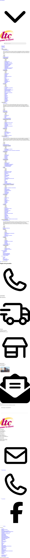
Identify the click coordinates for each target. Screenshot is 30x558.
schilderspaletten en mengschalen (9, 67)
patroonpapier (6, 215)
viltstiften (6, 82)
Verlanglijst (3, 46)
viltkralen (6, 201)
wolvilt (5, 203)
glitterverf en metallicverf (8, 91)
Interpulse (7, 557)
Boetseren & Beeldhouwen (6, 220)
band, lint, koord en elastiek (8, 208)
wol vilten (6, 202)
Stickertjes (6, 134)
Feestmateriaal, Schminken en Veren (6, 532)
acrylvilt (6, 198)
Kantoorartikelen (4, 539)
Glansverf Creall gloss (7, 90)
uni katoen (6, 181)
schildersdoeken (7, 66)
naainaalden (6, 214)
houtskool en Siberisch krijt (8, 76)
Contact (4, 257)
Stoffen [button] (4, 167)
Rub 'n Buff (6, 99)
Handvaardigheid (4, 534)
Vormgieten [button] (4, 237)
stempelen (6, 127)
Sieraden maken (5, 251)
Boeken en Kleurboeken (5, 529)
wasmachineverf (7, 192)
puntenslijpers (6, 80)
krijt (5, 77)
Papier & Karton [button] (3, 102)
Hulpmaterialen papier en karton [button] (7, 119)
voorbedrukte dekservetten (8, 165)
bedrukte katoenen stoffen (8, 172)
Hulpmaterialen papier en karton (7, 118)
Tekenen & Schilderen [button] (4, 49)
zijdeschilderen (6, 193)
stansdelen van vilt (7, 200)
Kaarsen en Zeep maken (5, 538)
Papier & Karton (5, 110)
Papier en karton (7, 133)
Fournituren (6, 207)
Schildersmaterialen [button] (5, 58)
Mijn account (3, 45)
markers (6, 78)
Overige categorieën (5, 255)
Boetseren (4, 228)
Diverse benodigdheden (8, 132)
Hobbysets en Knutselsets (5, 536)
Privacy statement (5, 260)
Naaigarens (6, 158)
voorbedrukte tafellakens (8, 166)
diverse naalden (7, 211)
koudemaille (6, 93)
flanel (5, 174)
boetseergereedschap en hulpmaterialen (9, 233)
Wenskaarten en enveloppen (8, 135)
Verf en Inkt (4, 83)
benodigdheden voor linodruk (8, 62)
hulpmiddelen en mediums (8, 64)
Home (1, 261)
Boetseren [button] (4, 229)
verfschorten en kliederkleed (8, 68)
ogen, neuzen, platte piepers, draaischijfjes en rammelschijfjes (12, 150)
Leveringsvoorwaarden (6, 259)
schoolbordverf (6, 100)
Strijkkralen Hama (4, 549)
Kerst (2, 540)
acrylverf (6, 88)
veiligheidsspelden (7, 217)
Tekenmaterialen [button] (5, 70)
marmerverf (6, 95)
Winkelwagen (3, 47)
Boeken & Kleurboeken (6, 254)
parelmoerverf (6, 97)
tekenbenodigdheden (7, 81)
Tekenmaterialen (5, 69)
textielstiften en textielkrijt (8, 190)
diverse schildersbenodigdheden (9, 63)
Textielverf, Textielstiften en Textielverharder (10, 187)
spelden (6, 216)
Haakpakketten (6, 149)
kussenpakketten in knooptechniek (9, 164)
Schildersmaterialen (5, 57)
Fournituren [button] (4, 204)
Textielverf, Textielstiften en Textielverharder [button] (8, 184)
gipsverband (6, 243)
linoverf (6, 94)
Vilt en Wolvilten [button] (5, 194)
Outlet (2, 48)
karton (5, 116)
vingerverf (6, 101)
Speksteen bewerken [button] (5, 245)
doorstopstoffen (7, 173)
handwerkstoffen (7, 175)
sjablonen (6, 126)
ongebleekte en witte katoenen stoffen (9, 178)
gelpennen (6, 75)
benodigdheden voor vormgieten (9, 241)
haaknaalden (6, 212)
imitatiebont (6, 176)
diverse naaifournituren (7, 210)
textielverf (6, 191)
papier (5, 117)
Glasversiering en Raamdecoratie (6, 533)
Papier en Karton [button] (5, 112)
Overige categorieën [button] (4, 250)
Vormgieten (4, 236)
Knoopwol (6, 157)
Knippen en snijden (4, 541)
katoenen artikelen (7, 177)
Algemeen (3, 528)
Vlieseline (6, 182)
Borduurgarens (6, 155)
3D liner (6, 188)
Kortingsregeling (4, 555)
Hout (3, 252)
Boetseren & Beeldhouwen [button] (5, 219)
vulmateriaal (6, 218)
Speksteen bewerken (5, 244)
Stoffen (5, 170)
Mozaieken (3, 543)
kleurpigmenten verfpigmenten (8, 92)
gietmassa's (6, 242)
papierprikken (6, 125)
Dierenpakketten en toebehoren (7, 145)
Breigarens (6, 156)
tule (5, 180)
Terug (4, 56)
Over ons (4, 256)
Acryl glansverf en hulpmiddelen (9, 87)
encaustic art (6, 74)
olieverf (6, 96)
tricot (5, 179)
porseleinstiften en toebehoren (8, 235)
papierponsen (6, 124)
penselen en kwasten (7, 65)
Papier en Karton (5, 111)
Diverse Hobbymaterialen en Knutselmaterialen (7, 531)
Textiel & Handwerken (6, 144)
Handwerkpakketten (4, 535)
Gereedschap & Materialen (6, 253)
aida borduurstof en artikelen (8, 171)
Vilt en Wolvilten (7, 197)
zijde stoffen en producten (8, 183)
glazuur (6, 234)
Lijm (2, 542)
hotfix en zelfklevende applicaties (9, 213)
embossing (6, 123)
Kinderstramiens (7, 163)
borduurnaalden (7, 209)
